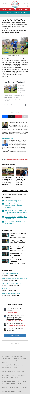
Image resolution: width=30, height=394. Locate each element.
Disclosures (17, 356)
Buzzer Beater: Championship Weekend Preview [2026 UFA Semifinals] (14, 205)
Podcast (11, 365)
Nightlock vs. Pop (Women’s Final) (16, 254)
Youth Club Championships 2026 (11, 283)
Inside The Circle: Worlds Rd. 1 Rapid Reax (15, 309)
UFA (10, 371)
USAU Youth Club (12, 285)
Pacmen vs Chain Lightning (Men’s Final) (18, 241)
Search (25, 7)
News (3, 12)
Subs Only (25, 12)
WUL (15, 371)
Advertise (7, 356)
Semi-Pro (4, 9)
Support (8, 377)
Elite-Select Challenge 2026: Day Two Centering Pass (16, 218)
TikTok (3, 383)
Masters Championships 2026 (11, 293)
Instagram (14, 381)
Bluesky (23, 381)
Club (10, 9)
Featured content (16, 159)
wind (18, 160)
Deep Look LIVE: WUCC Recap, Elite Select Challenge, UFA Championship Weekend (16, 212)
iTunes (17, 383)
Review (7, 367)
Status (8, 360)
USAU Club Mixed (21, 237)
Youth (20, 9)
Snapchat (8, 383)
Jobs (21, 358)
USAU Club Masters (12, 295)
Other (7, 365)
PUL (12, 371)
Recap (3, 367)
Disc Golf (5, 7)
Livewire (15, 367)
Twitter (19, 381)
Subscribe (24, 5)
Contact (12, 356)
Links (22, 364)
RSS (20, 383)
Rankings (8, 12)
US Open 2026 (6, 288)
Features (4, 364)
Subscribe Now (15, 335)
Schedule (5, 3)
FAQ (12, 377)
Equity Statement (8, 358)
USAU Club (11, 275)
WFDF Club (11, 280)
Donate (22, 356)
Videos (20, 12)
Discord (5, 5)
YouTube (4, 381)
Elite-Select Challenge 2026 (10, 273)
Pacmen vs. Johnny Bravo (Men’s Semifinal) (19, 248)
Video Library (14, 360)
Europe (26, 9)
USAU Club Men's (21, 243)
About (3, 356)
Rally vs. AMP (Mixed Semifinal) (17, 261)
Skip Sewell (13, 160)
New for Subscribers (11, 375)
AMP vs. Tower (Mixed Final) (18, 234)
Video (11, 367)
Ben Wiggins (15, 30)
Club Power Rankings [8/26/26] (14, 201)
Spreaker (13, 383)
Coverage (13, 364)
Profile (20, 365)
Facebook (9, 381)
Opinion (17, 32)
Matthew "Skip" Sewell (7, 138)
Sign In (25, 3)
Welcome (4, 375)
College (15, 9)
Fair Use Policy (16, 358)
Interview (18, 364)
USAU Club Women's (22, 257)
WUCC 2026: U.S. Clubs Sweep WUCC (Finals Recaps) (15, 222)
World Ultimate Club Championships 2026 (14, 278)
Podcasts (14, 12)
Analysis (12, 32)
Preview (16, 365)
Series (9, 160)
